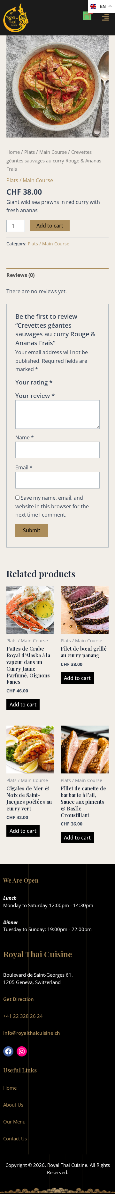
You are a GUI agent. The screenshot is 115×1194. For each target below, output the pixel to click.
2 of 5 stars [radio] (66, 384)
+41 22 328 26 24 (23, 1016)
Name (24, 437)
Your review (35, 395)
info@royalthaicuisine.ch (31, 1033)
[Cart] (87, 15)
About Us (13, 1104)
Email (24, 467)
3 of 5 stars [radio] (73, 384)
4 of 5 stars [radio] (81, 384)
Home (13, 152)
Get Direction (18, 999)
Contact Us (15, 1138)
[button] (106, 18)
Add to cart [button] (23, 704)
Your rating (33, 382)
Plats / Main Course (45, 152)
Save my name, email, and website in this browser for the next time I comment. (52, 506)
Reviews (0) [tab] (20, 275)
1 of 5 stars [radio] (58, 384)
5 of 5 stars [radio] (88, 384)
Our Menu (14, 1121)
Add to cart (49, 225)
